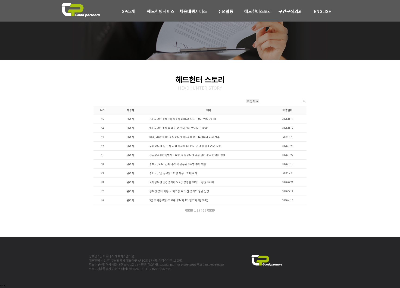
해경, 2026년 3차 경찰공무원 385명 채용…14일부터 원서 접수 (184, 137)
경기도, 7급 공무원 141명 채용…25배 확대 (173, 173)
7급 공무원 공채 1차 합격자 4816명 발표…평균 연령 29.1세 (182, 119)
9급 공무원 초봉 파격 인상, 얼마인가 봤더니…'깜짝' (178, 128)
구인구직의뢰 (290, 11)
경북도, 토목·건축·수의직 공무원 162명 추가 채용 (177, 164)
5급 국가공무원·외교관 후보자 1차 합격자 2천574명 (178, 200)
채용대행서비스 (193, 11)
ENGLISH (323, 11)
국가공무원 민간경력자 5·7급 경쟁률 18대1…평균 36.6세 (181, 182)
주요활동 (225, 11)
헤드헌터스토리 (258, 11)
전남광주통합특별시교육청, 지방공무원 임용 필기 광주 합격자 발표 (187, 155)
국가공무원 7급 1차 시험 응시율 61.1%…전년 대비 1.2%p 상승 (185, 146)
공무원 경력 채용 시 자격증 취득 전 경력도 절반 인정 (179, 191)
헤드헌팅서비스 (161, 11)
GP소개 (128, 11)
